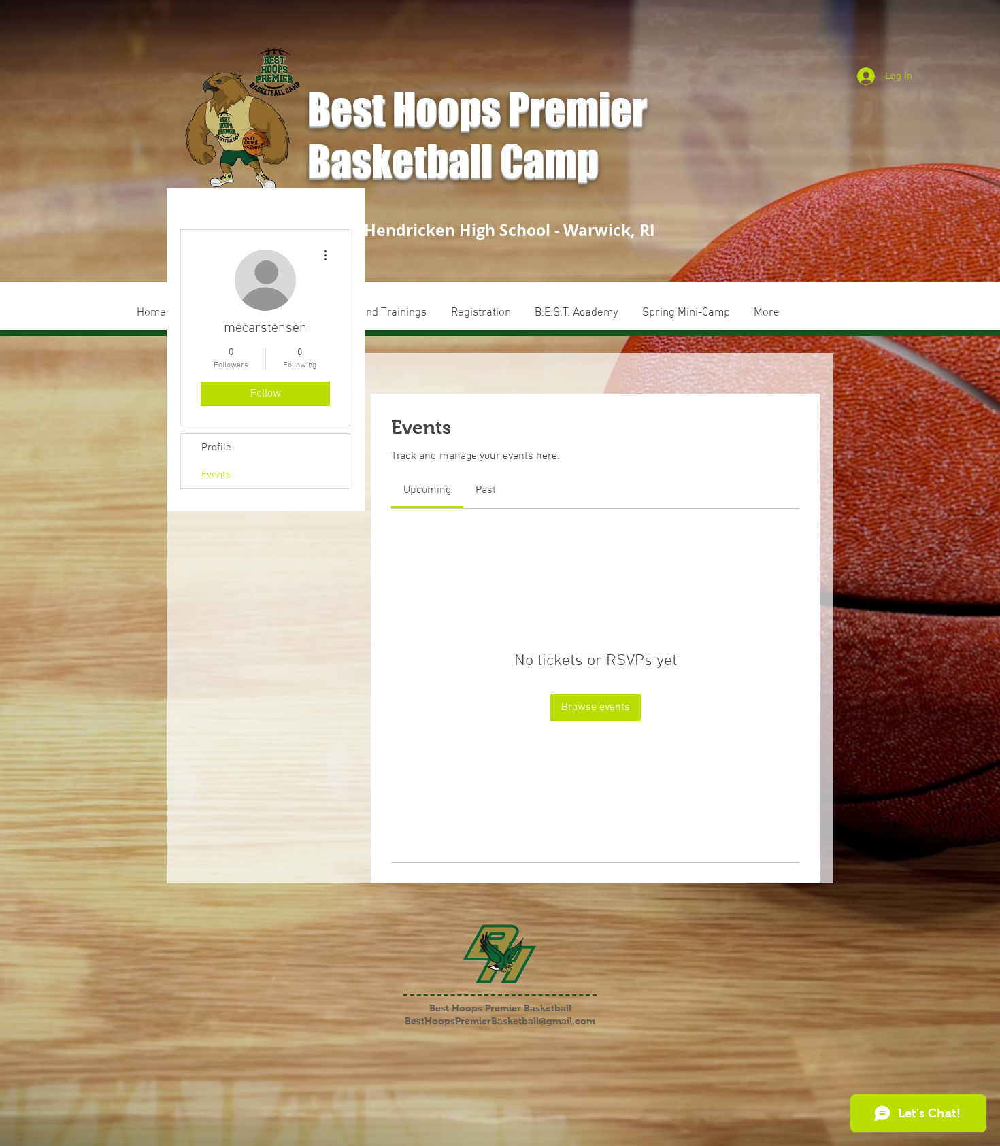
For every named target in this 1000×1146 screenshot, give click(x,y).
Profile (216, 447)
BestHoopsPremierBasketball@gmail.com (500, 1020)
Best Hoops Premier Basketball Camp (477, 134)
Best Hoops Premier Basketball (500, 1007)
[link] (427, 490)
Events (216, 475)
